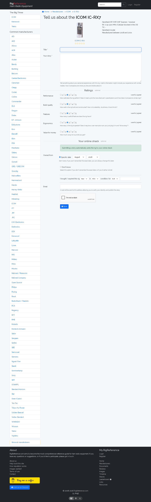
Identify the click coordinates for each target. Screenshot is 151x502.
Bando (14, 64)
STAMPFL (15, 385)
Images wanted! (16, 469)
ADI (13, 36)
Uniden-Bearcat (17, 412)
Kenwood (15, 22)
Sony (14, 375)
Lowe (14, 245)
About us (13, 461)
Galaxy (14, 152)
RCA (13, 306)
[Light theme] (76, 498)
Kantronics (16, 227)
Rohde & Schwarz (18, 329)
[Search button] (123, 4)
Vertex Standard (18, 417)
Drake (14, 115)
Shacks (102, 477)
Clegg (14, 87)
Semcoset (15, 352)
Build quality (48, 105)
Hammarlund (17, 180)
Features (46, 114)
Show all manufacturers (20, 442)
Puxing (14, 292)
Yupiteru (15, 436)
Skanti (14, 366)
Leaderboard (104, 479)
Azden (14, 60)
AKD (13, 41)
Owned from (48, 155)
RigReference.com (81, 491)
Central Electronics (19, 78)
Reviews (102, 469)
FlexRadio (15, 148)
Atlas (13, 55)
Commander (16, 101)
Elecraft (14, 134)
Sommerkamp (17, 371)
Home (46, 12)
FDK (13, 143)
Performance (48, 96)
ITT (13, 208)
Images (102, 471)
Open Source (17, 282)
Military (14, 259)
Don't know (66, 167)
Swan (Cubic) (17, 399)
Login (130, 5)
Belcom (15, 73)
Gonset (14, 162)
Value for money (49, 133)
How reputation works (18, 466)
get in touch (69, 456)
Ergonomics (48, 123)
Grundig (15, 171)
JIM (13, 213)
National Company (19, 278)
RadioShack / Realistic (20, 301)
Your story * (47, 56)
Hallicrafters (16, 176)
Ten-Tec (15, 403)
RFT (13, 315)
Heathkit (15, 194)
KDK (13, 231)
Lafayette (15, 241)
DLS (13, 106)
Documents (103, 466)
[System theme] (71, 498)
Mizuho (14, 269)
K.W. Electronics (18, 222)
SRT (13, 380)
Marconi (15, 250)
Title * (45, 50)
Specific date (66, 157)
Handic (14, 185)
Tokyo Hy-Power (18, 408)
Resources (103, 485)
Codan (14, 92)
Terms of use (15, 471)
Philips (14, 287)
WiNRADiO (16, 422)
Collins (14, 97)
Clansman (15, 83)
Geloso (14, 157)
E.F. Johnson (16, 120)
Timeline (102, 474)
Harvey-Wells (17, 190)
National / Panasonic (19, 273)
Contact (13, 474)
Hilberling (15, 199)
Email (45, 187)
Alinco (14, 46)
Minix (14, 264)
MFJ (13, 255)
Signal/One (16, 361)
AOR (13, 50)
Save (65, 206)
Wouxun (15, 426)
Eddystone (16, 125)
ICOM (14, 17)
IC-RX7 (76, 12)
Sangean (15, 338)
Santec (14, 343)
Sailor (14, 334)
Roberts (15, 324)
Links (101, 482)
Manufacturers (57, 12)
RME (13, 320)
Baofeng (15, 69)
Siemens (15, 357)
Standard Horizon (18, 389)
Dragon (14, 111)
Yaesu (14, 26)
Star (13, 394)
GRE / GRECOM (18, 166)
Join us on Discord (20, 487)
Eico (13, 129)
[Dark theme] (80, 498)
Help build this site (17, 464)
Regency (15, 310)
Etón (13, 139)
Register (137, 5)
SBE (13, 347)
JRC (13, 217)
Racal (14, 296)
